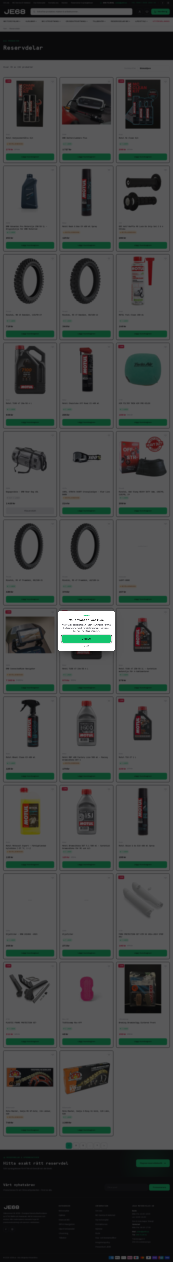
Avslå (86, 646)
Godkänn (86, 639)
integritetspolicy (92, 631)
